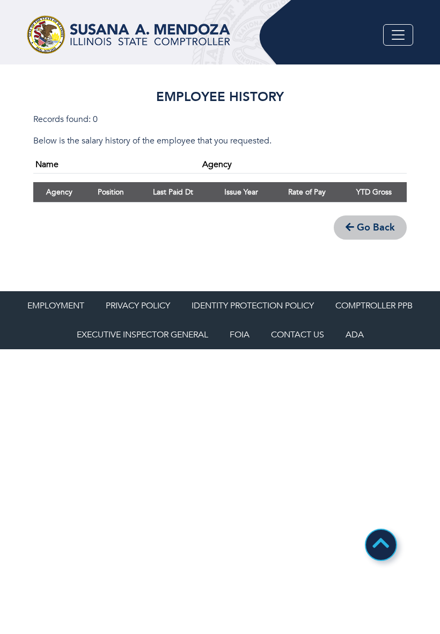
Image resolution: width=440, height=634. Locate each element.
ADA (355, 335)
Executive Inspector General (142, 335)
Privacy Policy (138, 306)
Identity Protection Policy (253, 306)
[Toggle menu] (398, 35)
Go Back (374, 227)
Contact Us (297, 335)
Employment (55, 306)
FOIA (240, 335)
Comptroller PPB (374, 306)
